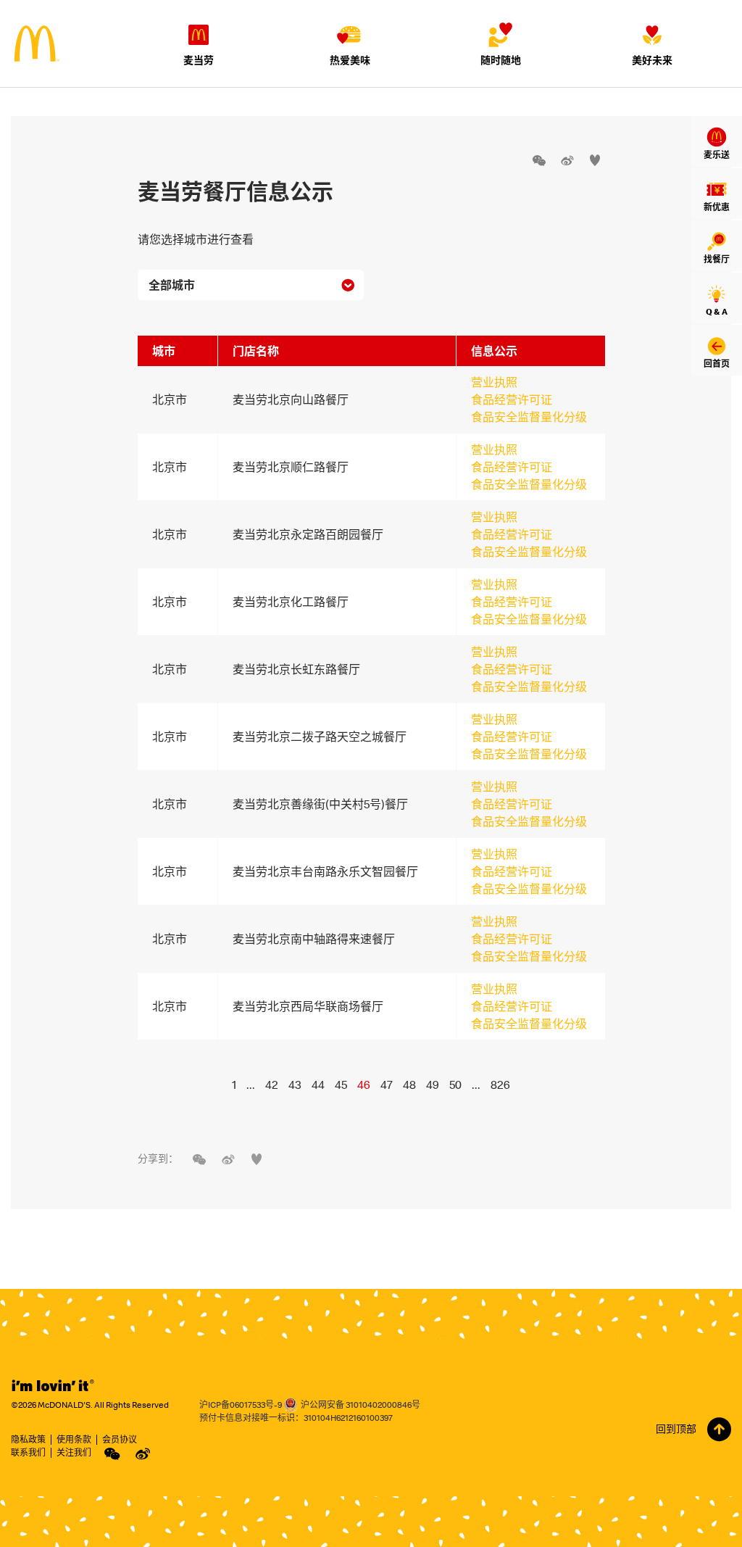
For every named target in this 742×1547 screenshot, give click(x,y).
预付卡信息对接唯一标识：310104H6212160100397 (296, 1417)
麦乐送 (717, 154)
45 (341, 1084)
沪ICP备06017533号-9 (240, 1404)
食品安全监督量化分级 (529, 417)
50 (455, 1084)
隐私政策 (28, 1439)
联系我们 (28, 1452)
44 (318, 1084)
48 (409, 1084)
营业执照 (494, 382)
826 (500, 1084)
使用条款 (74, 1439)
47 (386, 1084)
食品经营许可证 (511, 399)
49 (432, 1084)
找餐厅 (717, 259)
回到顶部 (676, 1428)
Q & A (717, 311)
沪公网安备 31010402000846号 (360, 1404)
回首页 (717, 363)
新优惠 (717, 207)
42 (271, 1084)
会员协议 (119, 1439)
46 (363, 1084)
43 (294, 1084)
